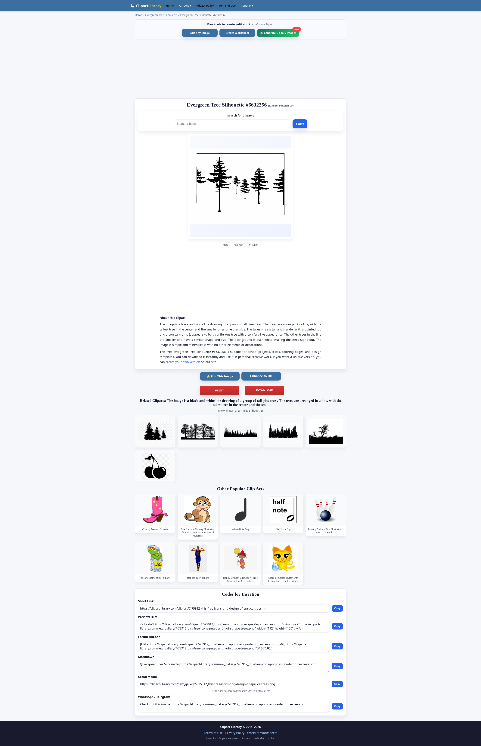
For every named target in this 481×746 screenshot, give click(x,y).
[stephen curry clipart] (198, 558)
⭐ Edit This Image (220, 376)
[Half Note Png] (283, 509)
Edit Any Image (200, 33)
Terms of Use (227, 5)
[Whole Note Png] (240, 509)
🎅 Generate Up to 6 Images (279, 32)
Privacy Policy (205, 5)
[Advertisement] (240, 69)
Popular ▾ (247, 5)
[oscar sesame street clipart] (155, 558)
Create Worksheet (237, 33)
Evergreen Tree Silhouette (161, 15)
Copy (337, 608)
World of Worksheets (262, 733)
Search (300, 123)
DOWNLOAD (264, 390)
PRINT (219, 390)
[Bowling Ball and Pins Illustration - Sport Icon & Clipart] (326, 509)
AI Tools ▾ (185, 5)
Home (170, 5)
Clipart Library (231, 727)
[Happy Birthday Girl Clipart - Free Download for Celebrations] (240, 558)
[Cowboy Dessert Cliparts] (155, 509)
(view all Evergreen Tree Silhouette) (240, 410)
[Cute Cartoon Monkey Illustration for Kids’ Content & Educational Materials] (198, 509)
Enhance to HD (261, 376)
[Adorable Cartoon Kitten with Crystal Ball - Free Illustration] (283, 558)
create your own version (183, 362)
